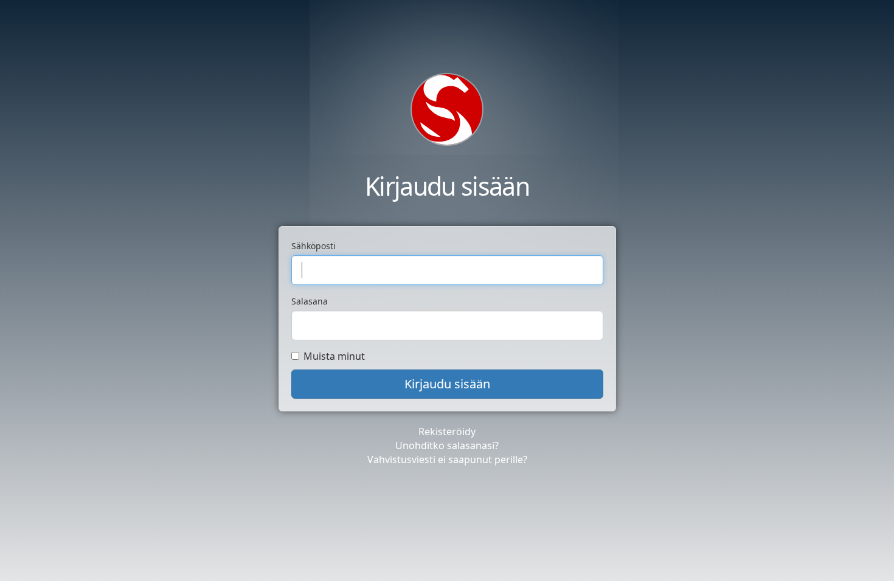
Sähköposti (313, 246)
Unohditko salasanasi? (447, 445)
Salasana (309, 301)
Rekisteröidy (447, 431)
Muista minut (334, 356)
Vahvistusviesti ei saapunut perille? (447, 459)
